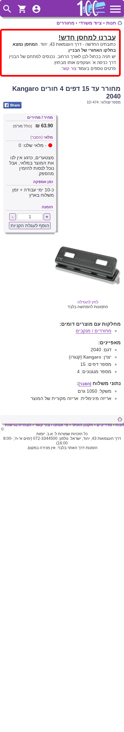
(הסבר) (36, 137)
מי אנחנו (60, 425)
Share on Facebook (12, 105)
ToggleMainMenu (115, 9)
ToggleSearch (7, 9)
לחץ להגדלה (87, 302)
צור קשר (69, 68)
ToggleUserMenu (36, 9)
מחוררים (65, 23)
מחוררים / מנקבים (93, 330)
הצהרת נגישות (18, 425)
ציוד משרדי (90, 23)
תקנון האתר (82, 425)
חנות (111, 23)
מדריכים (104, 425)
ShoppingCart (22, 9)
